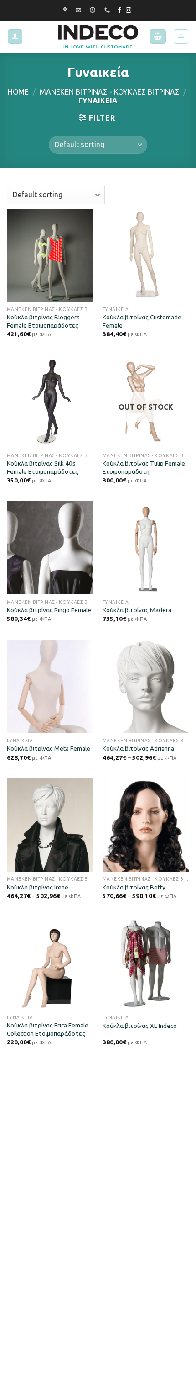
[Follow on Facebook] (119, 10)
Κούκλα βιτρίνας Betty (134, 887)
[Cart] (158, 36)
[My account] (15, 36)
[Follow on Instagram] (128, 10)
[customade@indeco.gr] (79, 10)
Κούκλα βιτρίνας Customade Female (142, 321)
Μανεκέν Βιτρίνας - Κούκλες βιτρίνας (110, 92)
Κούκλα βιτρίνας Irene (37, 887)
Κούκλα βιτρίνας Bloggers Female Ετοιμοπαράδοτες (43, 321)
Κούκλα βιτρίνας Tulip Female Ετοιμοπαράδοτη (144, 467)
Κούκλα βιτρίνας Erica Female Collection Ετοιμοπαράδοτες (47, 1029)
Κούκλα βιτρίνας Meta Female (48, 748)
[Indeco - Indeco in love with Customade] (98, 36)
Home (18, 92)
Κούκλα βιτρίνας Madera (137, 610)
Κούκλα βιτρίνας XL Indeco (140, 1025)
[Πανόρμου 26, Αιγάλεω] (66, 10)
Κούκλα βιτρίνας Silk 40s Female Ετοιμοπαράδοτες (42, 467)
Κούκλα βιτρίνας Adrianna (138, 748)
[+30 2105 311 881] (108, 10)
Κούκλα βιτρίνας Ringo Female (49, 610)
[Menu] (181, 36)
